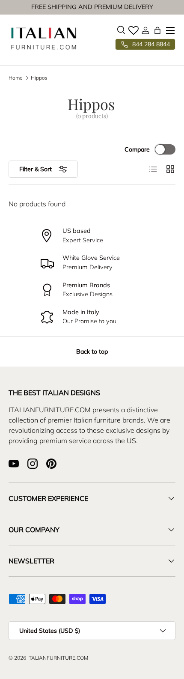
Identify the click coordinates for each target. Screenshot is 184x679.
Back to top (92, 351)
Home (16, 77)
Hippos (39, 77)
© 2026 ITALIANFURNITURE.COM (48, 658)
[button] (157, 30)
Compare (137, 149)
